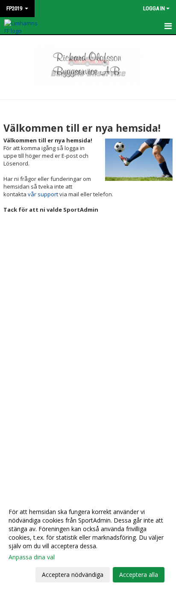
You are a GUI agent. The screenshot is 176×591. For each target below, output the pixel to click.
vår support (43, 194)
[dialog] (88, 543)
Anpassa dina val (32, 557)
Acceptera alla (138, 574)
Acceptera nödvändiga (72, 574)
